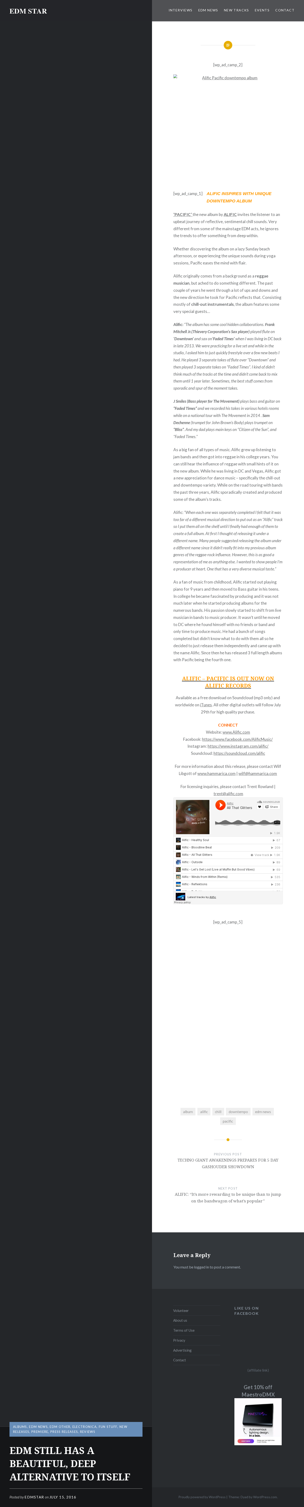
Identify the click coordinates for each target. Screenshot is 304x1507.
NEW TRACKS (236, 10)
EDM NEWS (208, 10)
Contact (179, 1360)
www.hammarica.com (216, 773)
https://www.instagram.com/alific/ (238, 746)
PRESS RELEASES (64, 1432)
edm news (263, 1112)
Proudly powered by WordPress (202, 1497)
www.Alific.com (236, 732)
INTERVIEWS (181, 10)
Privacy (179, 1340)
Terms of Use (184, 1330)
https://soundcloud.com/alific (239, 753)
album (188, 1112)
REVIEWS (87, 1432)
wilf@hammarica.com (257, 773)
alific (204, 1112)
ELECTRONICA (84, 1427)
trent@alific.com (228, 793)
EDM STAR (28, 10)
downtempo (238, 1112)
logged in (201, 1267)
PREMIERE (39, 1432)
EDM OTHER (60, 1427)
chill (218, 1112)
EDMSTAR (34, 1497)
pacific (228, 1121)
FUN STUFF (108, 1427)
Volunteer (181, 1310)
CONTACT (284, 10)
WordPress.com (265, 1497)
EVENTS (262, 10)
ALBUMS (20, 1427)
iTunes (206, 704)
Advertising (182, 1350)
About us (180, 1320)
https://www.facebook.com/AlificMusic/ (237, 739)
